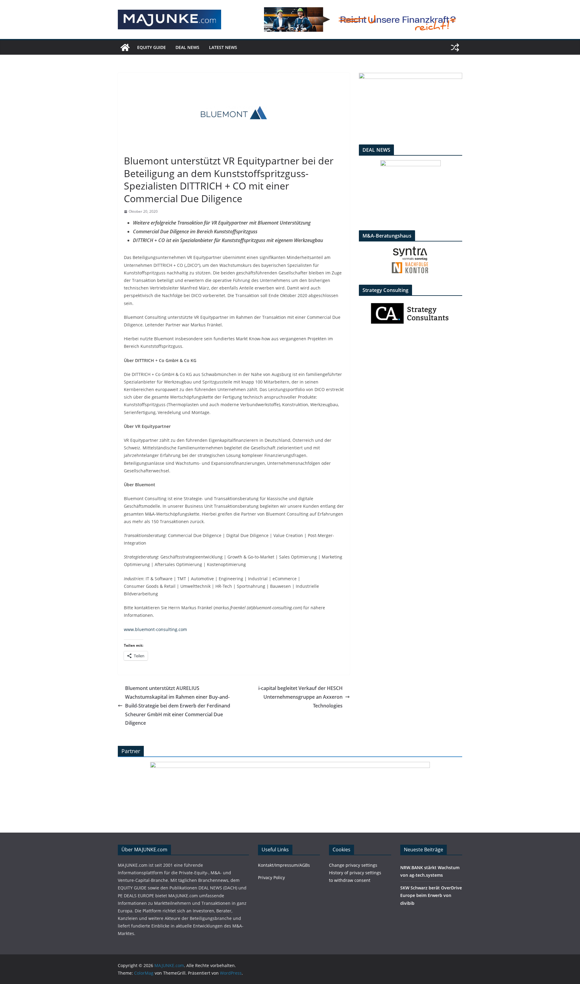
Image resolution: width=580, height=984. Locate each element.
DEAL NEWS (187, 47)
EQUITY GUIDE (151, 47)
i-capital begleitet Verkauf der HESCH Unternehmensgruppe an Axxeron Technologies (300, 697)
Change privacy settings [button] (353, 865)
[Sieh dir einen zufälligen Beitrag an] (455, 47)
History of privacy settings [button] (355, 873)
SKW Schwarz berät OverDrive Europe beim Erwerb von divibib (431, 895)
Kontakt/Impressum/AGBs (284, 865)
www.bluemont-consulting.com (155, 629)
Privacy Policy (271, 877)
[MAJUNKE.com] (125, 47)
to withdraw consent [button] (349, 880)
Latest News (223, 47)
